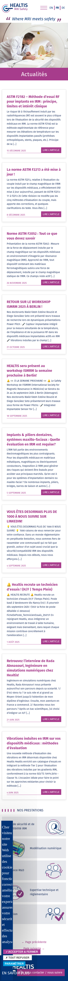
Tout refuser (18, 957)
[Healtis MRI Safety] (15, 8)
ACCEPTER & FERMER (23, 951)
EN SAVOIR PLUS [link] (16, 973)
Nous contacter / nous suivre (43, 972)
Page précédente (34, 942)
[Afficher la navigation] (43, 8)
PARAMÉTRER (14, 963)
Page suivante (34, 948)
